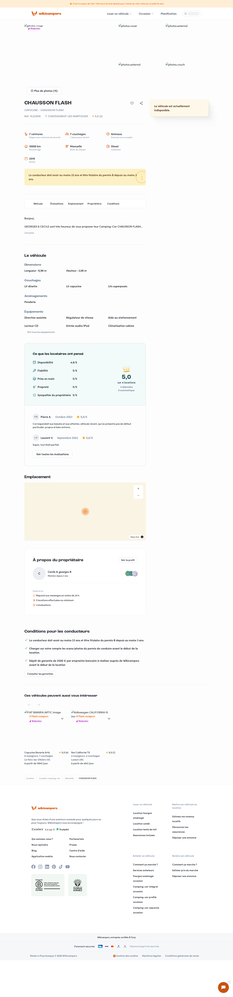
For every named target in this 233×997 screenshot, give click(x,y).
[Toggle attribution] (142, 537)
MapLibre (134, 536)
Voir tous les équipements (41, 332)
